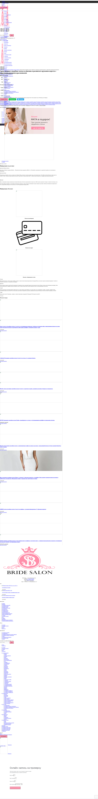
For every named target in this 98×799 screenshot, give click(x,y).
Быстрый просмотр (3, 330)
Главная (1, 69)
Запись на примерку (4, 124)
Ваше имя (11, 775)
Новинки (3, 604)
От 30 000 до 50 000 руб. (8, 74)
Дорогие (5, 664)
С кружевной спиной (8, 684)
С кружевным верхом (8, 685)
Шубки (5, 719)
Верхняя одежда (5, 609)
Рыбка (5, 678)
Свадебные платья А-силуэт (56, 103)
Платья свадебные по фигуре (7, 613)
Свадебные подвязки (7, 97)
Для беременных (7, 663)
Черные (5, 687)
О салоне (3, 615)
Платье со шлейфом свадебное (46, 102)
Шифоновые (6, 689)
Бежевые (5, 656)
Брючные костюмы (7, 724)
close (1, 733)
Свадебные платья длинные (13, 104)
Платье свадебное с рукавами (35, 102)
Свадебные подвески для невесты (10, 91)
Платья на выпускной (6, 612)
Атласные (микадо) (7, 655)
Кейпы (5, 716)
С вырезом (6, 680)
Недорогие (6, 671)
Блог (3, 617)
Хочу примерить (3, 736)
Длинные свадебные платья (31, 101)
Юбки (5, 721)
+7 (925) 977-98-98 (42, 105)
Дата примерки (12, 784)
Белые (5, 657)
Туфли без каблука (7, 82)
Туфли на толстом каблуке (8, 87)
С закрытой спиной (7, 681)
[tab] (32, 161)
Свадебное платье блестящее (14, 103)
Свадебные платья (6, 69)
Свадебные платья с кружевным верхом (48, 104)
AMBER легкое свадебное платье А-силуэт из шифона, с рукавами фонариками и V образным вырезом (23, 509)
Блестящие (6, 658)
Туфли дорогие (6, 83)
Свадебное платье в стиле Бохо (25, 103)
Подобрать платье (4, 99)
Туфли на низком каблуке (8, 85)
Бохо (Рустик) (6, 659)
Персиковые (6, 672)
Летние (5, 670)
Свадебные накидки (7, 718)
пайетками (28, 102)
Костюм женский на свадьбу (9, 722)
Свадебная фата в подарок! (6, 587)
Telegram (21, 99)
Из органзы (6, 666)
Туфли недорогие (7, 88)
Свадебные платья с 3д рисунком (35, 104)
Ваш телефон (12, 778)
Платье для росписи (7, 674)
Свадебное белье (7, 710)
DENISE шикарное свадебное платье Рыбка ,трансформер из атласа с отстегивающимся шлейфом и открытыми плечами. (27, 420)
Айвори (5, 653)
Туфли (5, 697)
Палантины (6, 717)
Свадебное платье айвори (4, 103)
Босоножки (6, 79)
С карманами (6, 682)
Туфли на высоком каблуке (9, 699)
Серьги (3, 636)
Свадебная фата (7, 90)
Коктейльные (6, 668)
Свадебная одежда (5, 610)
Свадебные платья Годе (4, 104)
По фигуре (6, 673)
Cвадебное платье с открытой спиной (10, 101)
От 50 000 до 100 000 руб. (8, 76)
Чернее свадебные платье (6, 614)
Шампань (5, 688)
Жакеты (5, 715)
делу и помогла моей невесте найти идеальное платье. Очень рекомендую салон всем (33, 286)
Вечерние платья (5, 607)
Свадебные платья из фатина (15, 69)
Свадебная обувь (5, 611)
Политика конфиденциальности (7, 620)
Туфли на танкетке (7, 86)
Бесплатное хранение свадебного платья (8, 597)
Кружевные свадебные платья (41, 101)
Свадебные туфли (5, 638)
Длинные (5, 662)
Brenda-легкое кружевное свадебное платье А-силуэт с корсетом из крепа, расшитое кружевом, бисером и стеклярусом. (26, 388)
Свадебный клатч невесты (8, 93)
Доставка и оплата (5, 616)
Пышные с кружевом (7, 676)
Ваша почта (12, 781)
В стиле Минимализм (8, 660)
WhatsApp (13, 99)
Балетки (5, 694)
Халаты (5, 712)
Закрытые (6, 665)
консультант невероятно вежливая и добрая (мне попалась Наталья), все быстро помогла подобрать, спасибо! (37, 290)
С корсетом (6, 683)
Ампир (5, 654)
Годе (5, 661)
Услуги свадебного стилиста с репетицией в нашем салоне (10, 592)
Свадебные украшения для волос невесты (11, 92)
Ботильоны (6, 80)
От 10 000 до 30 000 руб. (8, 690)
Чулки (5, 713)
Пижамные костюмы (7, 723)
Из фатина (6, 667)
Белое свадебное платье (22, 101)
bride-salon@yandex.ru (30, 579)
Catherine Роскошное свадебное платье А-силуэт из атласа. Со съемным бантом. (18, 358)
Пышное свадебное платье (56, 102)
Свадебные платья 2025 (6, 605)
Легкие (5, 669)
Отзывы (3, 618)
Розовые (5, 677)
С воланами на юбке (7, 679)
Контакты (3, 619)
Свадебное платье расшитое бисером (37, 103)
